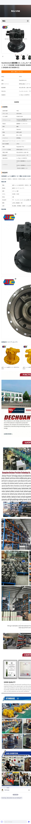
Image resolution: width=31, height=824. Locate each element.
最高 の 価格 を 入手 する (17, 71)
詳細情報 (16, 102)
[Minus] (29, 790)
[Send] (29, 821)
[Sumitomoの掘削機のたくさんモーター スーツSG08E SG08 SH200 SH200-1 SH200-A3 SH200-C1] (15, 39)
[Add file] (2, 821)
